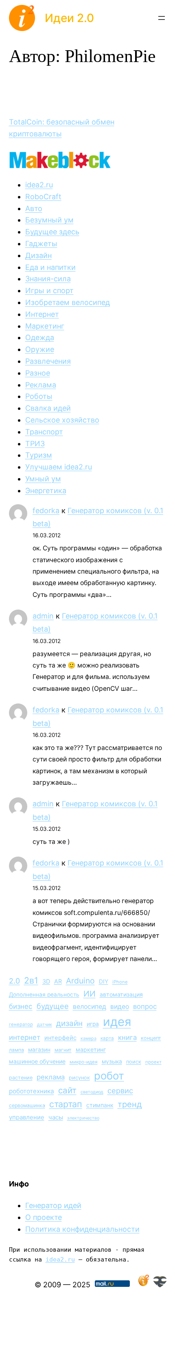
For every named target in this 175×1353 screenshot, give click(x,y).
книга (127, 1037)
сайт (67, 1090)
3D (46, 981)
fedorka (46, 510)
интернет (24, 1037)
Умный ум (43, 478)
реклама (51, 1077)
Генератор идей (53, 1205)
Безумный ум (49, 220)
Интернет (42, 314)
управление (26, 1117)
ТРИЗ (35, 443)
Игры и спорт (49, 290)
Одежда (39, 337)
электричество (83, 1118)
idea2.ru (39, 184)
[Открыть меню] (161, 18)
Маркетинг (44, 326)
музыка (112, 1061)
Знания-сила (48, 278)
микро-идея (84, 1062)
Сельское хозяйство (62, 420)
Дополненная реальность (44, 994)
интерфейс (60, 1037)
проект (153, 1062)
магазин (39, 1049)
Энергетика (45, 490)
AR (58, 981)
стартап (65, 1104)
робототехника (31, 1091)
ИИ (89, 994)
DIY (103, 981)
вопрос (145, 1006)
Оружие (39, 349)
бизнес (21, 1006)
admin (43, 616)
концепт (151, 1038)
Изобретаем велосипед (67, 302)
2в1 (31, 980)
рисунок (79, 1078)
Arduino (80, 981)
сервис (120, 1090)
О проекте (43, 1217)
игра (93, 1024)
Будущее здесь (52, 231)
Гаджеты (41, 243)
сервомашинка (27, 1105)
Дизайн (38, 255)
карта (107, 1038)
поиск (133, 1062)
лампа (16, 1050)
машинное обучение (37, 1061)
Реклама (40, 385)
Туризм (38, 455)
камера (88, 1038)
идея (117, 1022)
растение (21, 1078)
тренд (130, 1104)
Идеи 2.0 (69, 18)
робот (109, 1075)
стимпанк (100, 1105)
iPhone (120, 982)
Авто (33, 208)
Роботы (38, 396)
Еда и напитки (50, 267)
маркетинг (91, 1049)
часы (55, 1117)
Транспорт (44, 431)
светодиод (92, 1092)
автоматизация (121, 994)
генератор (21, 1024)
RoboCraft (43, 196)
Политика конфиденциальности (82, 1229)
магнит (63, 1050)
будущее (53, 1005)
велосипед (89, 1006)
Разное (37, 373)
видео (119, 1006)
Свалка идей (48, 408)
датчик (44, 1024)
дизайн (69, 1023)
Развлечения (48, 361)
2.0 (14, 981)
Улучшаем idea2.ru (58, 467)
